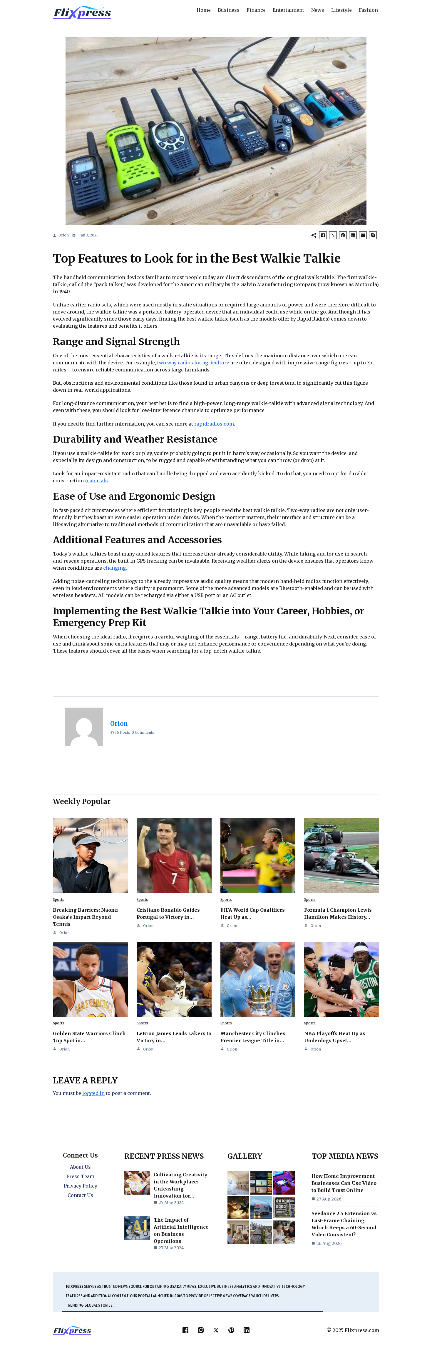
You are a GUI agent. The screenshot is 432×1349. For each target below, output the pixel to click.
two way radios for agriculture (193, 363)
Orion (63, 235)
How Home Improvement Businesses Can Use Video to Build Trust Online (344, 1183)
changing (114, 568)
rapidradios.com (214, 424)
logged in (93, 1093)
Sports (58, 899)
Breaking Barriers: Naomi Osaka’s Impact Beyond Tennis (85, 917)
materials (96, 480)
